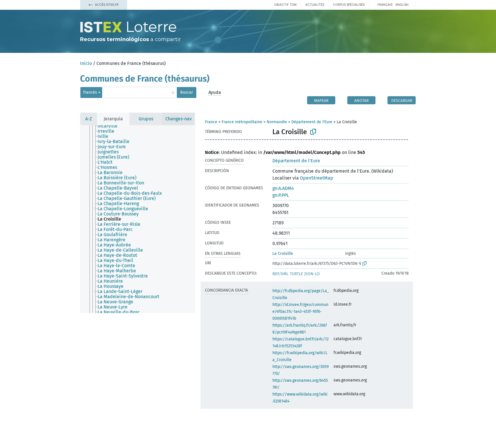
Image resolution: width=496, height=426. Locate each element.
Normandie (277, 121)
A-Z (88, 119)
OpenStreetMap (316, 178)
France (211, 121)
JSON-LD (312, 273)
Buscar (186, 92)
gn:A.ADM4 (283, 188)
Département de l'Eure (311, 121)
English (402, 4)
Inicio (86, 63)
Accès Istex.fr (106, 4)
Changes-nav (178, 119)
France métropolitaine (242, 121)
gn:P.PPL (280, 195)
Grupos (146, 119)
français (384, 4)
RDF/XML (280, 273)
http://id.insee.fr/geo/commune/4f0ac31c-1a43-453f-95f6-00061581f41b (300, 311)
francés (90, 92)
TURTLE (296, 273)
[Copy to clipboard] (313, 132)
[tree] (137, 219)
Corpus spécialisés (349, 4)
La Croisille (282, 253)
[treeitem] (110, 126)
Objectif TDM (285, 4)
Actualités (314, 4)
